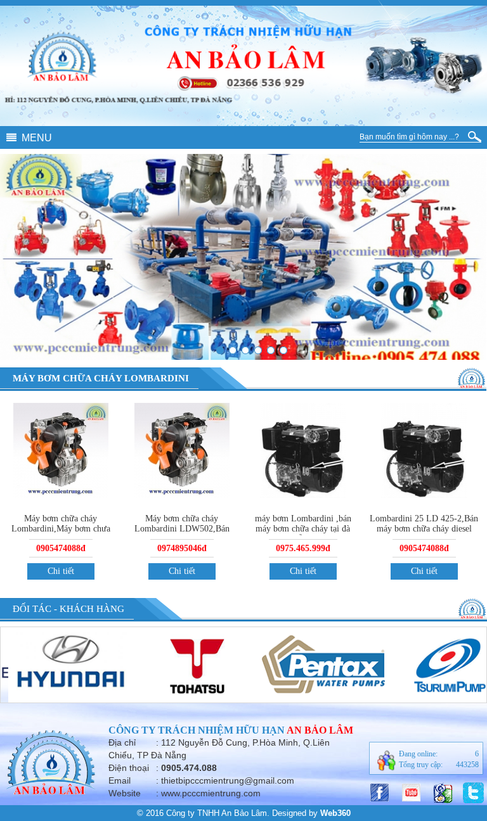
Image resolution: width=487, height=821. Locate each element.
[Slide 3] (233, 350)
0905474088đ (61, 548)
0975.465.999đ (303, 548)
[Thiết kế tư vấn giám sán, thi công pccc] (283, 350)
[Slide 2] (220, 350)
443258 (467, 764)
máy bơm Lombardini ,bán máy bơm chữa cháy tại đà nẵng (303, 529)
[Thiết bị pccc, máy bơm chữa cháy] (271, 350)
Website (124, 793)
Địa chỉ (122, 742)
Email (119, 780)
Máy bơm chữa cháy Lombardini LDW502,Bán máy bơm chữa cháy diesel (182, 529)
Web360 (335, 813)
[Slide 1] (258, 350)
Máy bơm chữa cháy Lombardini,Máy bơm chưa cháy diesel (60, 529)
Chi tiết (61, 571)
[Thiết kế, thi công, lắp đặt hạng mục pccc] (245, 350)
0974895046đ (182, 548)
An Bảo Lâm (320, 730)
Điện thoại (128, 768)
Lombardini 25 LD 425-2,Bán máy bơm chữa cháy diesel (424, 523)
